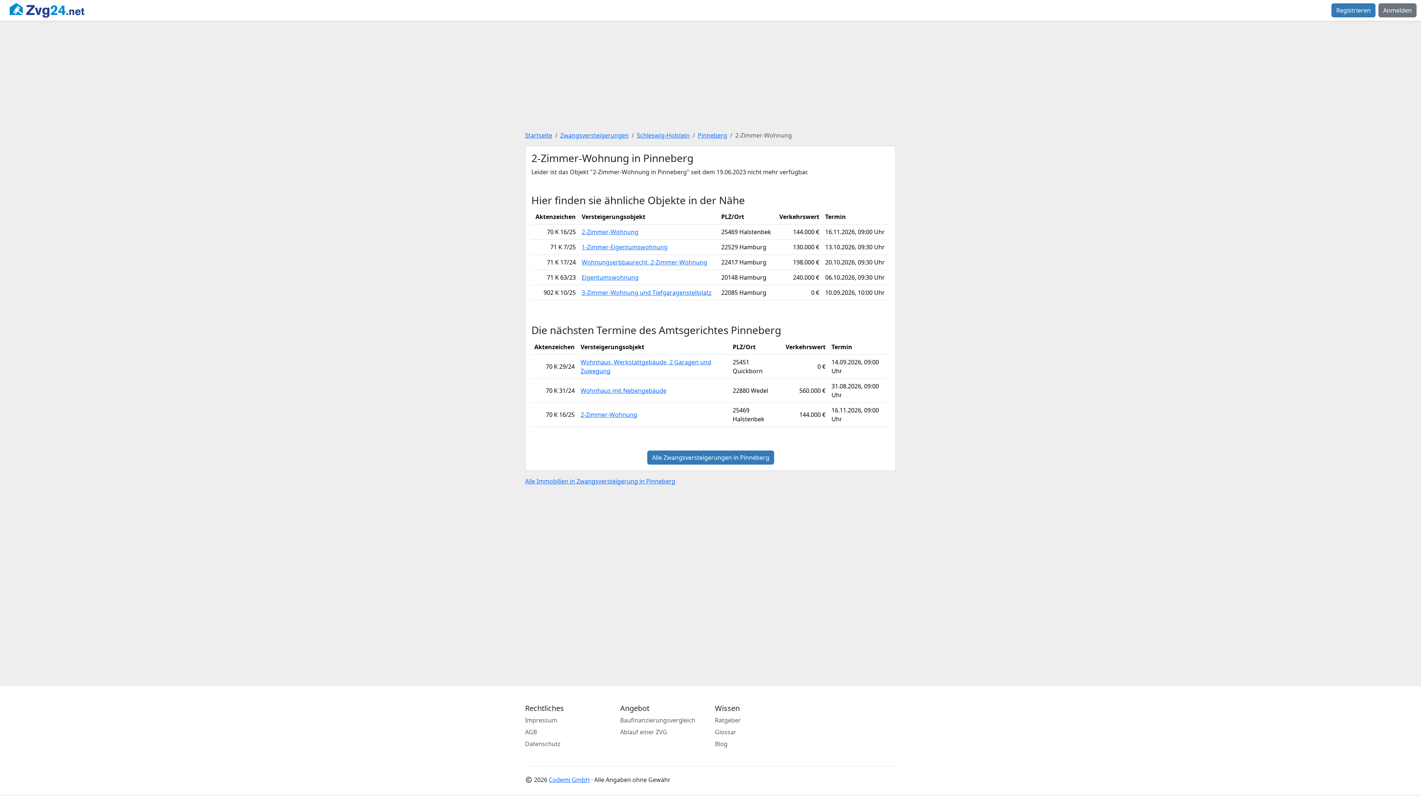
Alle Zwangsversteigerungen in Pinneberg (710, 458)
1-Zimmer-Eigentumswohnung (625, 247)
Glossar (725, 732)
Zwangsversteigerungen (594, 135)
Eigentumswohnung (610, 277)
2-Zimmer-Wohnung (610, 232)
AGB (531, 732)
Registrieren (1353, 10)
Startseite (538, 135)
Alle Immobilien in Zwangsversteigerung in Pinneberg (600, 481)
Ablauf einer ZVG (643, 732)
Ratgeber (728, 720)
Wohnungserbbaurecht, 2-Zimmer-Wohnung (644, 262)
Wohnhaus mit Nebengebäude (623, 391)
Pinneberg (712, 135)
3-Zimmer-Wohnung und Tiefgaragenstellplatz (647, 293)
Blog (721, 744)
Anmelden (1397, 10)
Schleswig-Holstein (663, 135)
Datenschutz (543, 744)
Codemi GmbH (569, 780)
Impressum (541, 720)
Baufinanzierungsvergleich (657, 720)
